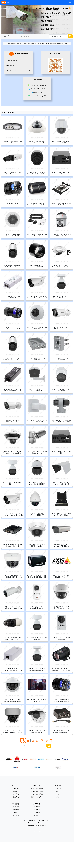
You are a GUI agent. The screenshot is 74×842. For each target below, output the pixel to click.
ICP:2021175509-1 (32, 825)
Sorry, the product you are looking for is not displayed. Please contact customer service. (37, 44)
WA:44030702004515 (41, 825)
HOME (4, 36)
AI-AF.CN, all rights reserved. (41, 820)
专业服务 (58, 794)
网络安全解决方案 (37, 797)
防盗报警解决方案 (37, 794)
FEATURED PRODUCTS (9, 113)
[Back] (46, 740)
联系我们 (37, 815)
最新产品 (16, 797)
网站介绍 (37, 807)
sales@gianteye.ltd (12, 68)
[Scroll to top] (51, 740)
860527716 (39, 92)
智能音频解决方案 (37, 791)
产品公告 (16, 812)
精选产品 (16, 794)
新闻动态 (15, 803)
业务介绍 (37, 809)
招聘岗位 (37, 812)
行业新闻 (16, 807)
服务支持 (58, 785)
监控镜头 (16, 791)
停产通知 (16, 815)
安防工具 (58, 788)
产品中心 (15, 785)
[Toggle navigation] (70, 2)
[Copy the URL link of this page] (42, 740)
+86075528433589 (14, 63)
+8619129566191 (40, 89)
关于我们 (37, 803)
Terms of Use (42, 823)
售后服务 (58, 797)
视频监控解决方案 (37, 788)
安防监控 (16, 788)
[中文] (37, 740)
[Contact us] (28, 740)
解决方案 (37, 785)
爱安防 (9, 2)
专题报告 (16, 809)
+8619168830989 (14, 60)
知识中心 (58, 791)
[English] (32, 740)
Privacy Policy (32, 823)
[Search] (70, 36)
